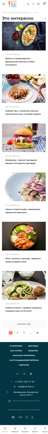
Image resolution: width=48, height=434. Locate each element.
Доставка (33, 346)
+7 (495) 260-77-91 (25, 382)
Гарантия (33, 351)
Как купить (16, 351)
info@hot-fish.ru (26, 386)
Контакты (24, 365)
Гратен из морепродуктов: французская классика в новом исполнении (20, 61)
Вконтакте (17, 374)
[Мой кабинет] (38, 4)
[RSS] (45, 18)
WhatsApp (31, 374)
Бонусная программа (24, 355)
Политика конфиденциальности (26, 401)
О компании (16, 346)
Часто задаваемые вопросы (24, 360)
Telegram (24, 374)
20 (37, 333)
